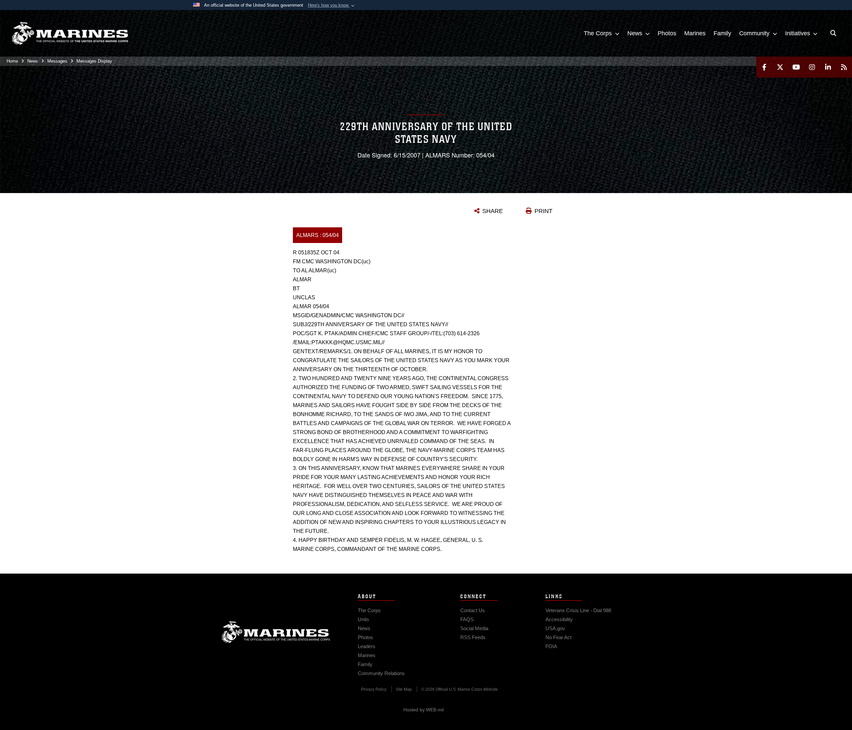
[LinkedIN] (828, 67)
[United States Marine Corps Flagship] (70, 33)
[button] (332, 5)
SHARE (492, 211)
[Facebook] (764, 67)
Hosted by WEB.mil (423, 709)
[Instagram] (812, 67)
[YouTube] (796, 67)
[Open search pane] (833, 33)
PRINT (543, 211)
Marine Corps (275, 632)
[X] (780, 67)
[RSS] (844, 67)
